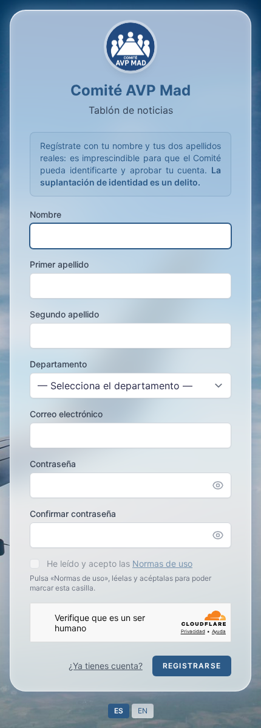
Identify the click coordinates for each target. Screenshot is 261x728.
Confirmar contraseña (73, 513)
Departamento (58, 364)
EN (142, 710)
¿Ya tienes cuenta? (106, 665)
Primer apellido (59, 264)
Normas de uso (162, 563)
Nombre (45, 214)
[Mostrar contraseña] (221, 485)
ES (118, 710)
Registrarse (192, 665)
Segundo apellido (64, 314)
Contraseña (53, 464)
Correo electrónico (66, 414)
